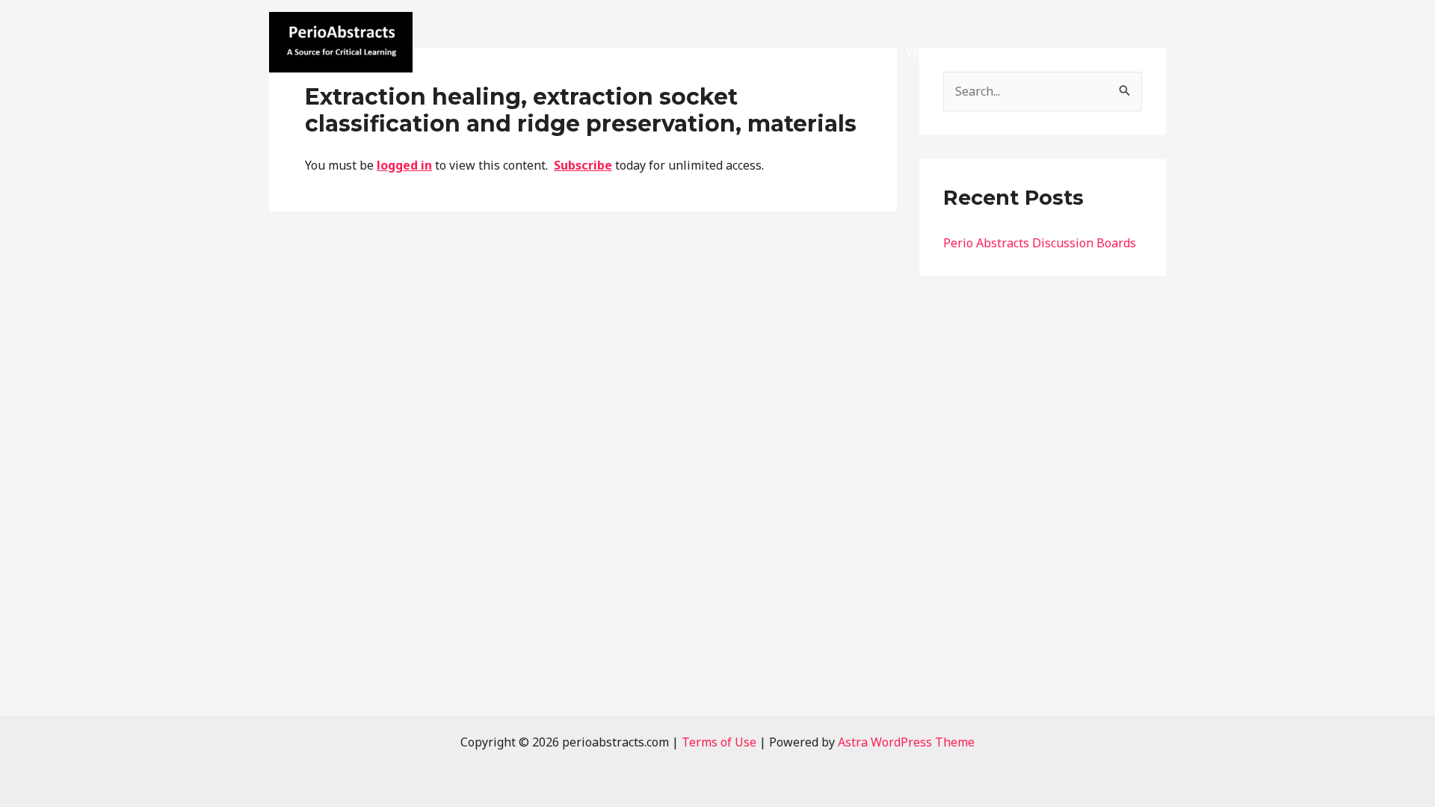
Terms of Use (719, 742)
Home (500, 52)
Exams (1001, 52)
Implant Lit (764, 52)
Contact (1064, 52)
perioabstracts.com (355, 82)
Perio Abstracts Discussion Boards (1039, 243)
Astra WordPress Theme (906, 742)
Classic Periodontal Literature (625, 52)
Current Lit (851, 52)
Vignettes (933, 52)
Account (1132, 52)
